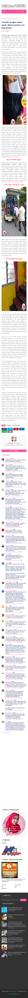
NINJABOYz (4, 888)
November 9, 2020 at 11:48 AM (13, 588)
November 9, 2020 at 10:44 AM (13, 579)
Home (3, 18)
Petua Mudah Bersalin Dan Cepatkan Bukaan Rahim (15, 908)
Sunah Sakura (9, 498)
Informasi (9, 425)
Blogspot (15, 991)
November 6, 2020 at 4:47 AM (13, 533)
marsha (7, 606)
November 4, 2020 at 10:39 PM (13, 462)
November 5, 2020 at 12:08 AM (13, 478)
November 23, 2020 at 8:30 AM (13, 730)
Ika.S (6, 721)
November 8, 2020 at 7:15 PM (13, 552)
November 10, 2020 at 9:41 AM (13, 679)
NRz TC (7, 506)
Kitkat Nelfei (8, 681)
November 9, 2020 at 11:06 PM (13, 654)
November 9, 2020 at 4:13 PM (13, 618)
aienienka (7, 545)
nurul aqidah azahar (10, 582)
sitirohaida (8, 458)
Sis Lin (7, 562)
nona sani (7, 480)
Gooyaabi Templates (14, 994)
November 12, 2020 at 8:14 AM (13, 719)
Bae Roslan (8, 614)
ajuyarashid (8, 535)
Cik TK (7, 473)
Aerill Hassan (8, 656)
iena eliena (8, 690)
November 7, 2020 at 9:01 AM (13, 543)
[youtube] (23, 11)
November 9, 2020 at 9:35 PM (13, 642)
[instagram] (17, 11)
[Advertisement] (14, 751)
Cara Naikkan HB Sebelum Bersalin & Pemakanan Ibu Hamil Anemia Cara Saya (15, 939)
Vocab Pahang (9, 636)
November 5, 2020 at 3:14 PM (13, 527)
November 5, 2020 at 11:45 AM (13, 520)
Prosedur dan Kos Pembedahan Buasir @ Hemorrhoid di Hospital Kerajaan (16, 932)
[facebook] (20, 11)
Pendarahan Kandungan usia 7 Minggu (16, 915)
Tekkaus (7, 620)
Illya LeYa (7, 522)
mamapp (7, 464)
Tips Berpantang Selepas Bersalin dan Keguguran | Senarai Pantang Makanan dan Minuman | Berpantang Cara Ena (17, 924)
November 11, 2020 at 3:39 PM (13, 698)
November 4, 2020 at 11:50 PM (13, 471)
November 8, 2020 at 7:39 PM (13, 560)
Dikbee (7, 644)
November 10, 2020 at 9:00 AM (13, 670)
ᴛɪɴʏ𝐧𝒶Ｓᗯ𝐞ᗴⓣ (17, 885)
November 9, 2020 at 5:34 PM (13, 627)
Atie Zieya (8, 489)
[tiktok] (13, 11)
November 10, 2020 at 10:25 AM (13, 688)
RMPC (15, 886)
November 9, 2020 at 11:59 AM (13, 603)
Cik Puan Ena (16, 443)
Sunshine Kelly (9, 712)
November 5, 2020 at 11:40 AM (13, 504)
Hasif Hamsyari (9, 590)
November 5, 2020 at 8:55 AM (13, 496)
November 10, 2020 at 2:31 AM (13, 663)
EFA (2, 886)
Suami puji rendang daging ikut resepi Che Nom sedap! (17, 953)
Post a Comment (6, 732)
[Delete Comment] (21, 462)
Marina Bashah (9, 665)
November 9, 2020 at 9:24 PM (13, 634)
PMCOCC (4, 885)
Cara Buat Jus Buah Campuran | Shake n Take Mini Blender (16, 946)
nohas (7, 554)
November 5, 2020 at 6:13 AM (13, 487)
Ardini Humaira (9, 529)
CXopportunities (9, 700)
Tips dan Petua (8, 18)
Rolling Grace (8, 672)
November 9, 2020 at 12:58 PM (13, 612)
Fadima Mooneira (9, 629)
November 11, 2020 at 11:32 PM (13, 710)
